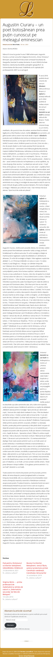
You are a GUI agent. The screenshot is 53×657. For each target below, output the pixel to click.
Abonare (10, 625)
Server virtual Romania (26, 656)
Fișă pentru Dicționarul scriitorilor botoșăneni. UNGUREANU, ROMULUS (13, 565)
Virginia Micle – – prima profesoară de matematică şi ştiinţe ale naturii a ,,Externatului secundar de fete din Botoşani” (13, 588)
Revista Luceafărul (26, 651)
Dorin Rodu (16, 44)
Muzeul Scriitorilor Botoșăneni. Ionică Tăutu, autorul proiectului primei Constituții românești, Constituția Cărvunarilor (37, 568)
